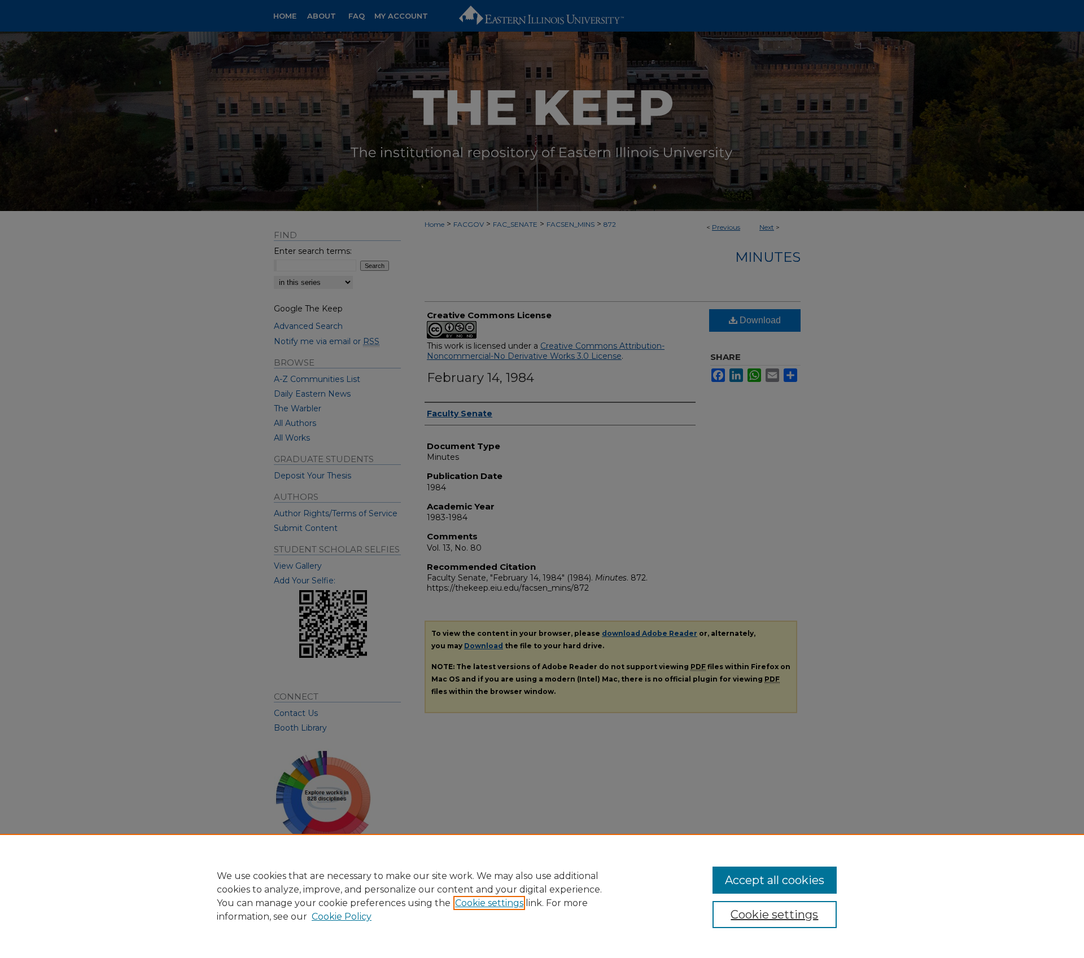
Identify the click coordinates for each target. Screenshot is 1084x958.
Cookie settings (489, 903)
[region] (542, 896)
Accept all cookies (774, 880)
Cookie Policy (341, 916)
